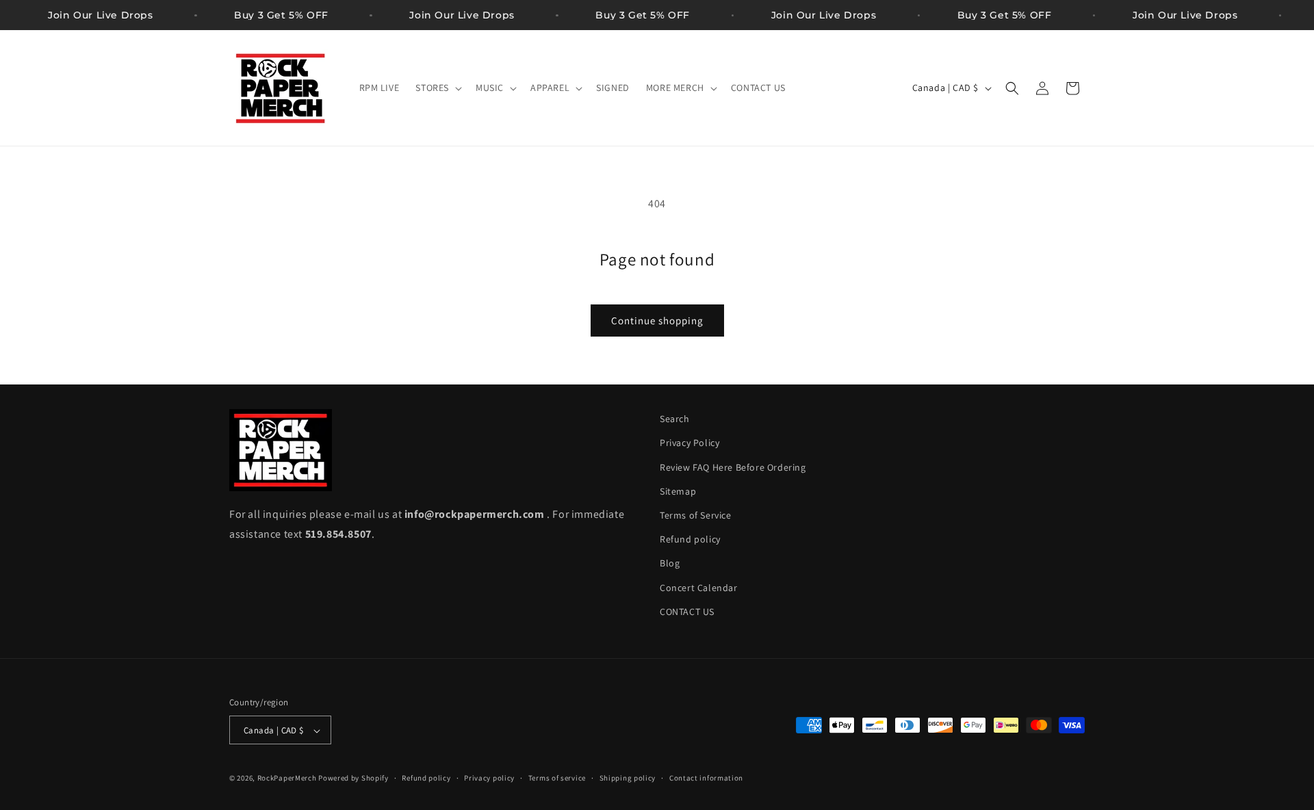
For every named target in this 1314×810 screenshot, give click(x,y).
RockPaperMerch (287, 778)
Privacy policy (489, 778)
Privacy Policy (689, 443)
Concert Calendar (699, 588)
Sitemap (678, 491)
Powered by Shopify (353, 778)
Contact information (706, 778)
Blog (670, 564)
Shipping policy (628, 778)
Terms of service (557, 778)
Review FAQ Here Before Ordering (733, 467)
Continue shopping (657, 320)
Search (675, 419)
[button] (437, 87)
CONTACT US (687, 611)
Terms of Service (696, 515)
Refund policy (690, 539)
